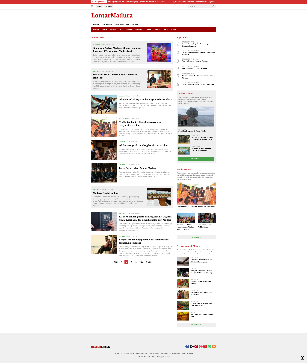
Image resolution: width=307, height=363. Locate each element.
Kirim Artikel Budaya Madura (181, 353)
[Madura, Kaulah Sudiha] (159, 197)
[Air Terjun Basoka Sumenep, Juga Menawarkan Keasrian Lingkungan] (184, 139)
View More (195, 159)
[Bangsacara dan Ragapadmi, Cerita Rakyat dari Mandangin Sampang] (104, 245)
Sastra (148, 29)
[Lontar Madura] (112, 15)
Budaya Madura (99, 44)
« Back (115, 262)
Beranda (96, 24)
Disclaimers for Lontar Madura (147, 353)
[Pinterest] (196, 347)
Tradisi (121, 29)
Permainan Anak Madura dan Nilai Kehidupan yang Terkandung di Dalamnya (201, 261)
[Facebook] (187, 347)
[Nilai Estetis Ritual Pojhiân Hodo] (207, 218)
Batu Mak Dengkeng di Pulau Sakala (192, 131)
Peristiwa (157, 29)
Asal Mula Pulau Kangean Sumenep (195, 61)
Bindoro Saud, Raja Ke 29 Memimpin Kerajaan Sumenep (196, 45)
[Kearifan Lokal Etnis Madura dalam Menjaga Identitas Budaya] (186, 218)
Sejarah (104, 29)
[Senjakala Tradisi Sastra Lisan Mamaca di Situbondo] (159, 79)
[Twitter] (192, 347)
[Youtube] (205, 347)
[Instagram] (201, 347)
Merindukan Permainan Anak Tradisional (201, 293)
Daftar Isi (109, 6)
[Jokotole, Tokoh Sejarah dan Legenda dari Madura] (104, 104)
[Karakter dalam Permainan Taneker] (183, 283)
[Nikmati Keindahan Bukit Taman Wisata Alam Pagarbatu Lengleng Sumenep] (184, 150)
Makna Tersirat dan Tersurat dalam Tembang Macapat (198, 77)
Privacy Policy (129, 353)
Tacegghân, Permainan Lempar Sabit (201, 315)
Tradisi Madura (124, 119)
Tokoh (165, 29)
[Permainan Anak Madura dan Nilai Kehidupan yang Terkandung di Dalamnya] (183, 261)
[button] (213, 6)
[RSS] (214, 347)
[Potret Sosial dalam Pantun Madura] (104, 173)
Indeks (99, 6)
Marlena (135, 24)
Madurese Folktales (122, 24)
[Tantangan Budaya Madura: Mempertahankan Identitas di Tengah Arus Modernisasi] (159, 53)
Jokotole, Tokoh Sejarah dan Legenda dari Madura (145, 99)
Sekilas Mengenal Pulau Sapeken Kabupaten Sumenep (198, 53)
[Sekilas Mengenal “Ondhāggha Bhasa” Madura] (104, 150)
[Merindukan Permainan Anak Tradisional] (183, 294)
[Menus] (92, 6)
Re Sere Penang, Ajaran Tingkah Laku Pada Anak (202, 304)
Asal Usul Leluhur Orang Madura (194, 68)
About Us (118, 353)
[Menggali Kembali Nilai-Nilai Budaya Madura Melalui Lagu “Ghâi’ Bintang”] (183, 272)
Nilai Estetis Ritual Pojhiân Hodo (204, 226)
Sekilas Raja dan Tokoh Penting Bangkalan (198, 84)
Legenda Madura (125, 96)
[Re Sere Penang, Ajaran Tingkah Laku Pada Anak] (183, 305)
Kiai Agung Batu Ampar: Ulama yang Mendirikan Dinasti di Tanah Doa (118, 2)
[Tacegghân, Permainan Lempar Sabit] (183, 316)
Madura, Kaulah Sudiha (105, 192)
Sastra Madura (98, 71)
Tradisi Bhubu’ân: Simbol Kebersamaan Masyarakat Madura (196, 208)
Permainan (139, 29)
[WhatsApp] (209, 347)
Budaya (113, 29)
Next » (149, 262)
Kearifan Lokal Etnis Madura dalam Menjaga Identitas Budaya (185, 227)
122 (141, 262)
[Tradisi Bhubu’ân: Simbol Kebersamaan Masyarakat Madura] (104, 127)
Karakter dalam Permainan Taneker (200, 283)
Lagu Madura (107, 24)
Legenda (129, 29)
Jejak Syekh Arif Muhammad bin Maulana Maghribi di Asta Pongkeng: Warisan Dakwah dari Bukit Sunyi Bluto (200, 2)
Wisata (173, 29)
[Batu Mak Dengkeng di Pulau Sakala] (196, 117)
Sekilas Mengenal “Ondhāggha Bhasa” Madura (143, 145)
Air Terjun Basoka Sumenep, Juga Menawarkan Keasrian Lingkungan (202, 138)
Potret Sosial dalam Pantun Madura (137, 168)
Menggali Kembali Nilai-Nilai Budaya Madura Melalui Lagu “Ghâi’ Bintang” (201, 272)
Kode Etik (164, 353)
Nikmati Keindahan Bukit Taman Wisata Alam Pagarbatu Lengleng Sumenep (201, 149)
